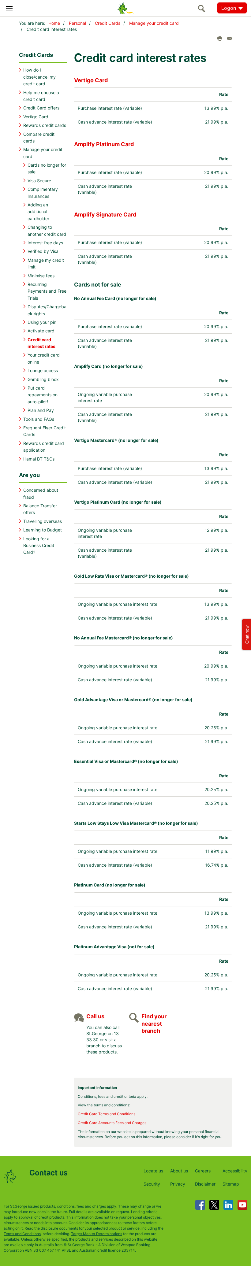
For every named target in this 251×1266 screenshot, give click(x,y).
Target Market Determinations (96, 1233)
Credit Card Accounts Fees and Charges (112, 1122)
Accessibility (235, 1170)
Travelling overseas (42, 521)
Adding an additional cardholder (38, 211)
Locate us (153, 1170)
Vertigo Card (35, 116)
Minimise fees (41, 275)
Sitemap (231, 1183)
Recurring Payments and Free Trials (47, 291)
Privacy (177, 1183)
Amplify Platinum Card (104, 144)
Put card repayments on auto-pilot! (43, 394)
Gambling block (43, 379)
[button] (246, 633)
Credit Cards (107, 23)
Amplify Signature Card (105, 214)
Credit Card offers (41, 107)
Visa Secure (39, 180)
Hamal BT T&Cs (38, 458)
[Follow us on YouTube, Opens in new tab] (242, 1205)
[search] (203, 8)
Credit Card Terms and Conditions (106, 1114)
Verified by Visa (43, 251)
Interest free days (45, 242)
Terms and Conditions (22, 1233)
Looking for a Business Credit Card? (38, 545)
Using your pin (42, 322)
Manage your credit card (154, 23)
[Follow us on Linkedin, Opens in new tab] (228, 1205)
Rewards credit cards (44, 125)
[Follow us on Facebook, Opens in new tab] (200, 1205)
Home (54, 23)
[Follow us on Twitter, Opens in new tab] (214, 1205)
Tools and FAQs (38, 419)
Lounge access (43, 370)
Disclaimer (205, 1183)
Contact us (48, 1173)
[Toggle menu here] (9, 7)
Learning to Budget (42, 529)
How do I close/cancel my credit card (39, 76)
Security (152, 1183)
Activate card (41, 330)
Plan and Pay (41, 410)
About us (179, 1170)
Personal (77, 23)
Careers (203, 1170)
